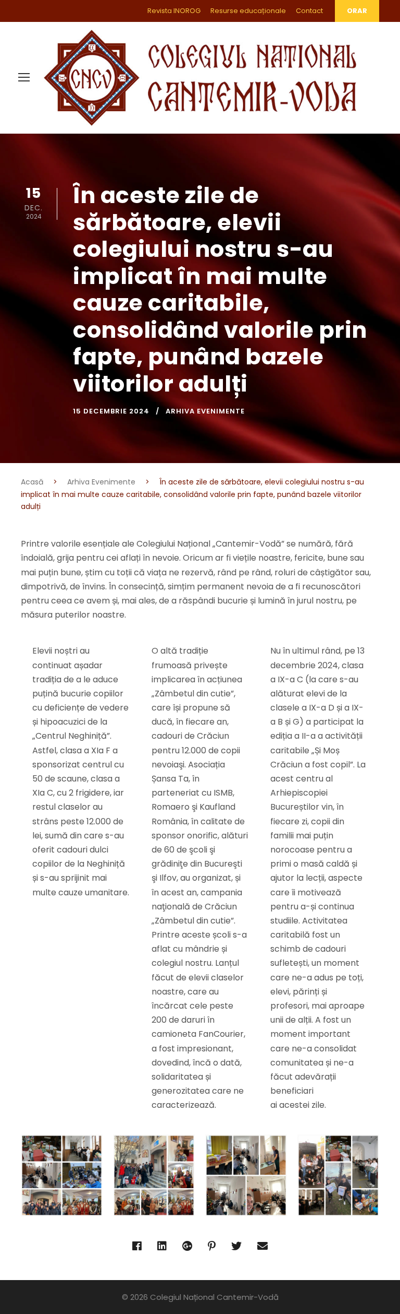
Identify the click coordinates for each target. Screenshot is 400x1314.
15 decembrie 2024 (111, 411)
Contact (309, 11)
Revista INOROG (174, 11)
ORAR (357, 11)
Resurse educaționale (248, 11)
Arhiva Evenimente (205, 411)
